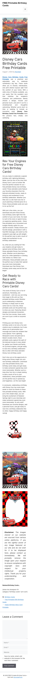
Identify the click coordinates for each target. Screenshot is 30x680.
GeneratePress (18, 677)
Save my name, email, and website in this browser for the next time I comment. (14, 658)
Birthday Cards (10, 597)
